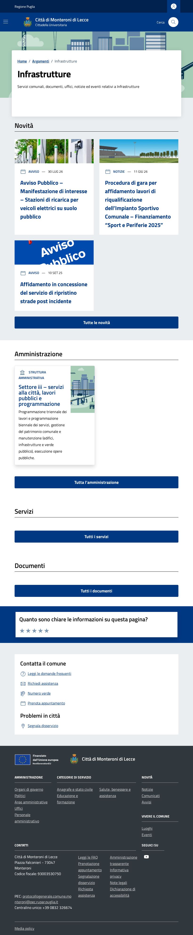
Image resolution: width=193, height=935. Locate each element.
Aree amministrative (31, 802)
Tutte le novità (96, 322)
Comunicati (151, 795)
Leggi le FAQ (88, 857)
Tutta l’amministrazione (96, 482)
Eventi (147, 834)
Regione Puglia (25, 6)
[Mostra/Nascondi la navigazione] (5, 21)
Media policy (24, 928)
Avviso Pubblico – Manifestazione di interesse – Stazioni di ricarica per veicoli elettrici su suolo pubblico (53, 199)
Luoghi (147, 828)
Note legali (118, 882)
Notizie (119, 171)
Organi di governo (29, 789)
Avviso (34, 171)
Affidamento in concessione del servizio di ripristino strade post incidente (53, 292)
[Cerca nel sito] (173, 22)
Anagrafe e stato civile (75, 789)
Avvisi (146, 802)
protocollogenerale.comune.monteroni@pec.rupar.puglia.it (43, 899)
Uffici (19, 808)
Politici (20, 795)
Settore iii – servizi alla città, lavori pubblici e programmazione (41, 395)
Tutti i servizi (96, 536)
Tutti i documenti (96, 591)
